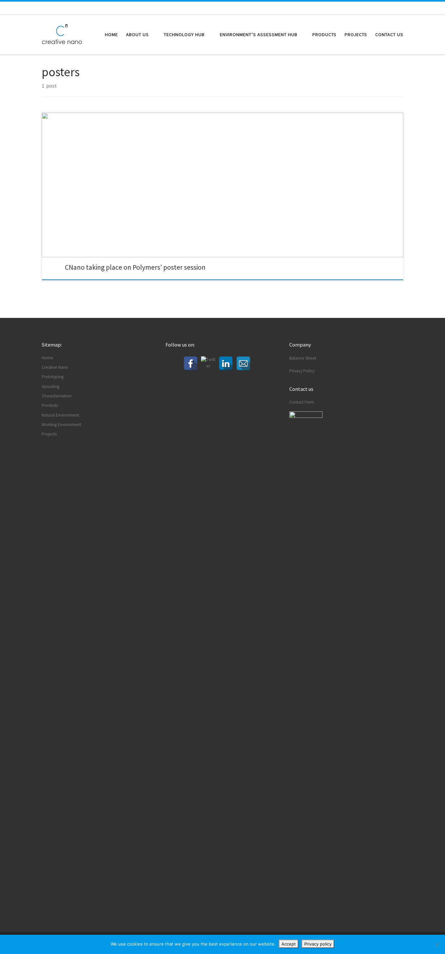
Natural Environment (60, 415)
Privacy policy (318, 944)
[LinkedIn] (226, 363)
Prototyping (53, 376)
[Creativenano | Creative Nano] (62, 33)
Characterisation (57, 396)
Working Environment (61, 424)
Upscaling (50, 386)
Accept (288, 944)
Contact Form (301, 402)
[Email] (243, 363)
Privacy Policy (301, 371)
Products (50, 405)
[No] (437, 944)
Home (47, 358)
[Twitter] (208, 363)
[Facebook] (190, 363)
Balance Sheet (302, 358)
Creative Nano (55, 367)
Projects (49, 434)
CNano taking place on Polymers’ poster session (135, 267)
